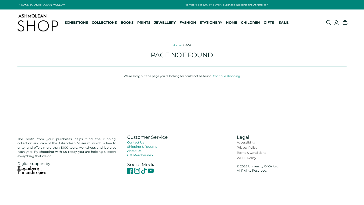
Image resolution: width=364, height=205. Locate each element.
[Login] (336, 22)
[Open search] (328, 22)
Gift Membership (140, 155)
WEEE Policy (246, 158)
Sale (284, 22)
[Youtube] (151, 173)
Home (177, 45)
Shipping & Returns (142, 146)
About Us (134, 151)
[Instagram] (137, 173)
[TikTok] (144, 173)
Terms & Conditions (251, 153)
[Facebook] (130, 173)
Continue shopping (226, 76)
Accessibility (246, 142)
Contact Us (135, 142)
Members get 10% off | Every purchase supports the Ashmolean (226, 4)
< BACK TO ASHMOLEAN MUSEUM (42, 4)
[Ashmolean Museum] (38, 22)
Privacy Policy (247, 147)
